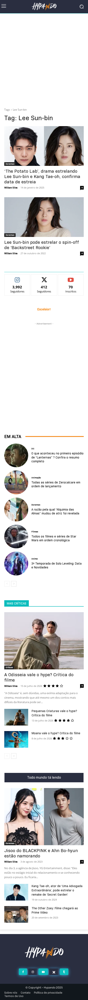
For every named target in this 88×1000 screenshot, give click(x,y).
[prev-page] (7, 584)
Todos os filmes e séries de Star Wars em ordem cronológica (53, 538)
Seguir (17, 277)
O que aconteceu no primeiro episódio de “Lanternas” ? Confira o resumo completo (57, 457)
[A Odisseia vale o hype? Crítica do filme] (44, 640)
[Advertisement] (44, 59)
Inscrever (71, 277)
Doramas (10, 163)
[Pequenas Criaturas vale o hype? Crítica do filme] (16, 717)
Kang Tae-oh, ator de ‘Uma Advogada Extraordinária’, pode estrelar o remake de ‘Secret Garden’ (57, 890)
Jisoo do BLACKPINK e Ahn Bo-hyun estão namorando (41, 853)
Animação (36, 478)
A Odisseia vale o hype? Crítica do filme (38, 677)
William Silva (11, 187)
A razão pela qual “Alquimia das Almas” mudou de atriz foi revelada (55, 511)
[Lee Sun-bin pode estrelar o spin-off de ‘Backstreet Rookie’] (44, 217)
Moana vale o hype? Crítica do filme (56, 733)
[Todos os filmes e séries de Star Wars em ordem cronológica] (16, 537)
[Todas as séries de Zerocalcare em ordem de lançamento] (16, 482)
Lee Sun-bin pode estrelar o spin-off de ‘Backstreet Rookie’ (41, 244)
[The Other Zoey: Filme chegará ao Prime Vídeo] (16, 914)
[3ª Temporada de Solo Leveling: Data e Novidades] (16, 563)
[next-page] (13, 584)
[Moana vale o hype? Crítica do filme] (16, 739)
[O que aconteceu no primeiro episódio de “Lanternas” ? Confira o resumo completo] (16, 455)
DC (32, 449)
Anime (34, 559)
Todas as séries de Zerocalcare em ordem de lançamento (55, 484)
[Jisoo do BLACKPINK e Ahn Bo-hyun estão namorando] (44, 816)
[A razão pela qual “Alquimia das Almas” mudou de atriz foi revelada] (16, 509)
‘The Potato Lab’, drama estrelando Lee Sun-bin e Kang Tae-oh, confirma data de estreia (42, 176)
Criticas (9, 667)
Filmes (34, 532)
